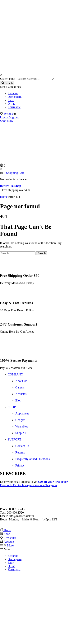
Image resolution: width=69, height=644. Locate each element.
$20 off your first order (53, 481)
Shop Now (6, 120)
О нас (11, 103)
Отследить (14, 96)
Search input (7, 78)
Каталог (13, 93)
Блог (11, 100)
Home (3, 196)
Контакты (14, 107)
